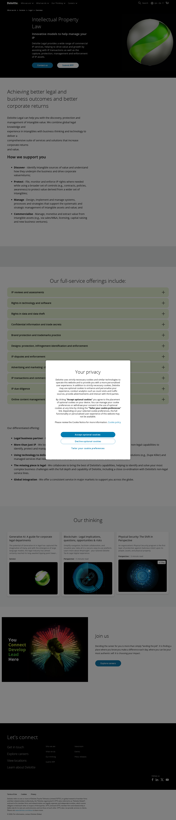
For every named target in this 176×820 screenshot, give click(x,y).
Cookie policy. (114, 422)
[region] (88, 410)
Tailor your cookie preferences (87, 448)
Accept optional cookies (88, 434)
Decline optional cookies (88, 441)
